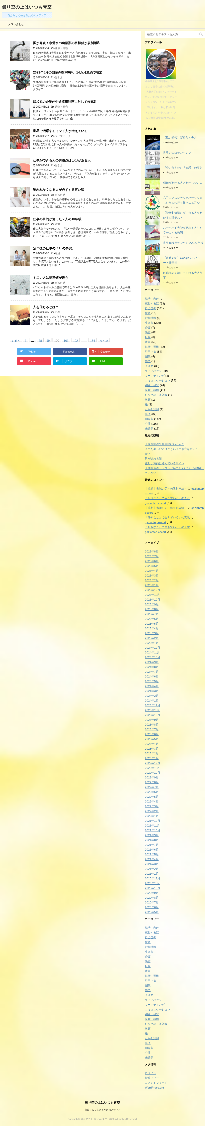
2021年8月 (152, 840)
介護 (148, 327)
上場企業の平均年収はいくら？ (164, 444)
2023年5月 (152, 739)
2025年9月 (152, 604)
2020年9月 (152, 892)
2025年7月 (152, 614)
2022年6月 (152, 791)
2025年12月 (152, 590)
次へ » (103, 340)
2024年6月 (152, 676)
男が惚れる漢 (153, 458)
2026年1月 (152, 585)
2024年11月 (152, 652)
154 (92, 340)
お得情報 (150, 318)
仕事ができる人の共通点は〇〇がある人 (62, 160)
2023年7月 (152, 729)
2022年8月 (152, 782)
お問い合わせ (16, 24)
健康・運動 (61, 48)
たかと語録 (152, 409)
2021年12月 (152, 820)
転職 (148, 337)
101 (66, 340)
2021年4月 (152, 859)
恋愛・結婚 (152, 390)
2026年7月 (152, 556)
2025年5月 (152, 623)
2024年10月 (152, 657)
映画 (148, 332)
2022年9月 (152, 777)
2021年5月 (152, 854)
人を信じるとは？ (46, 307)
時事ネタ (150, 351)
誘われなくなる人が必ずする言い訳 (58, 189)
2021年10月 (152, 830)
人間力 (149, 366)
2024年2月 (152, 695)
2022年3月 (152, 806)
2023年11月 (152, 710)
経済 (57, 253)
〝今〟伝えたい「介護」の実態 (182, 167)
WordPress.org (154, 1087)
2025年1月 (152, 642)
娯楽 (148, 361)
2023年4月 (152, 743)
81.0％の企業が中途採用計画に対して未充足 (65, 101)
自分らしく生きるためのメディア (102, 1109)
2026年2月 (152, 580)
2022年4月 (152, 801)
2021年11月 (152, 825)
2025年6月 (152, 618)
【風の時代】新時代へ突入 (180, 137)
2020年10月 (152, 888)
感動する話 (152, 303)
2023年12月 (152, 705)
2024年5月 (152, 681)
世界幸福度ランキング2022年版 (183, 242)
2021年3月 (152, 864)
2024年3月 (152, 691)
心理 (57, 312)
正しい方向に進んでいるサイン (164, 463)
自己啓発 (60, 194)
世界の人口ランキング (177, 152)
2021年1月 (152, 873)
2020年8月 (152, 897)
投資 (148, 313)
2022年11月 (152, 767)
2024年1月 (152, 700)
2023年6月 (152, 734)
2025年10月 (152, 599)
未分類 (149, 428)
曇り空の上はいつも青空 (27, 6)
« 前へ (16, 340)
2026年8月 (152, 551)
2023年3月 (152, 748)
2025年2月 (152, 638)
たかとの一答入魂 (156, 394)
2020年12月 (152, 878)
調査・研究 (61, 106)
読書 (57, 224)
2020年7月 (152, 902)
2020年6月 (152, 907)
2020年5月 (152, 912)
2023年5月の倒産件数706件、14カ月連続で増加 (67, 72)
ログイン (150, 1073)
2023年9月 (152, 719)
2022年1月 (152, 816)
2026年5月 (152, 566)
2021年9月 (152, 835)
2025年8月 (152, 609)
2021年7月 (152, 844)
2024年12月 (152, 647)
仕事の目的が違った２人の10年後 (57, 219)
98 (40, 340)
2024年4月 (152, 686)
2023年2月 (152, 753)
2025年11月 (152, 594)
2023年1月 (152, 758)
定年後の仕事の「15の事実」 (54, 248)
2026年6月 (152, 561)
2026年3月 (152, 575)
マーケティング (155, 375)
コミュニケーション (157, 380)
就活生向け (152, 298)
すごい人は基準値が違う (50, 277)
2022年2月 (152, 811)
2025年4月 (152, 628)
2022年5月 (152, 796)
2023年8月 (152, 724)
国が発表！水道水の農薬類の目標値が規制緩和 (66, 43)
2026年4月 (152, 570)
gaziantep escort (155, 503)
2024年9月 (152, 662)
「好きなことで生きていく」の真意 (167, 498)
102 (75, 340)
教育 (148, 399)
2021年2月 (152, 868)
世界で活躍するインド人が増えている (60, 131)
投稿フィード (153, 1078)
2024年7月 (152, 671)
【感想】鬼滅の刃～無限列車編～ (166, 488)
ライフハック (62, 136)
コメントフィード (156, 1082)
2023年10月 (152, 715)
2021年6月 (152, 849)
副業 (148, 356)
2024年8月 (152, 666)
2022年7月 (152, 787)
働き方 (59, 77)
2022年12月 (152, 763)
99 (48, 340)
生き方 (149, 322)
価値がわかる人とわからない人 (182, 182)
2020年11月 (152, 883)
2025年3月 (152, 633)
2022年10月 (152, 772)
